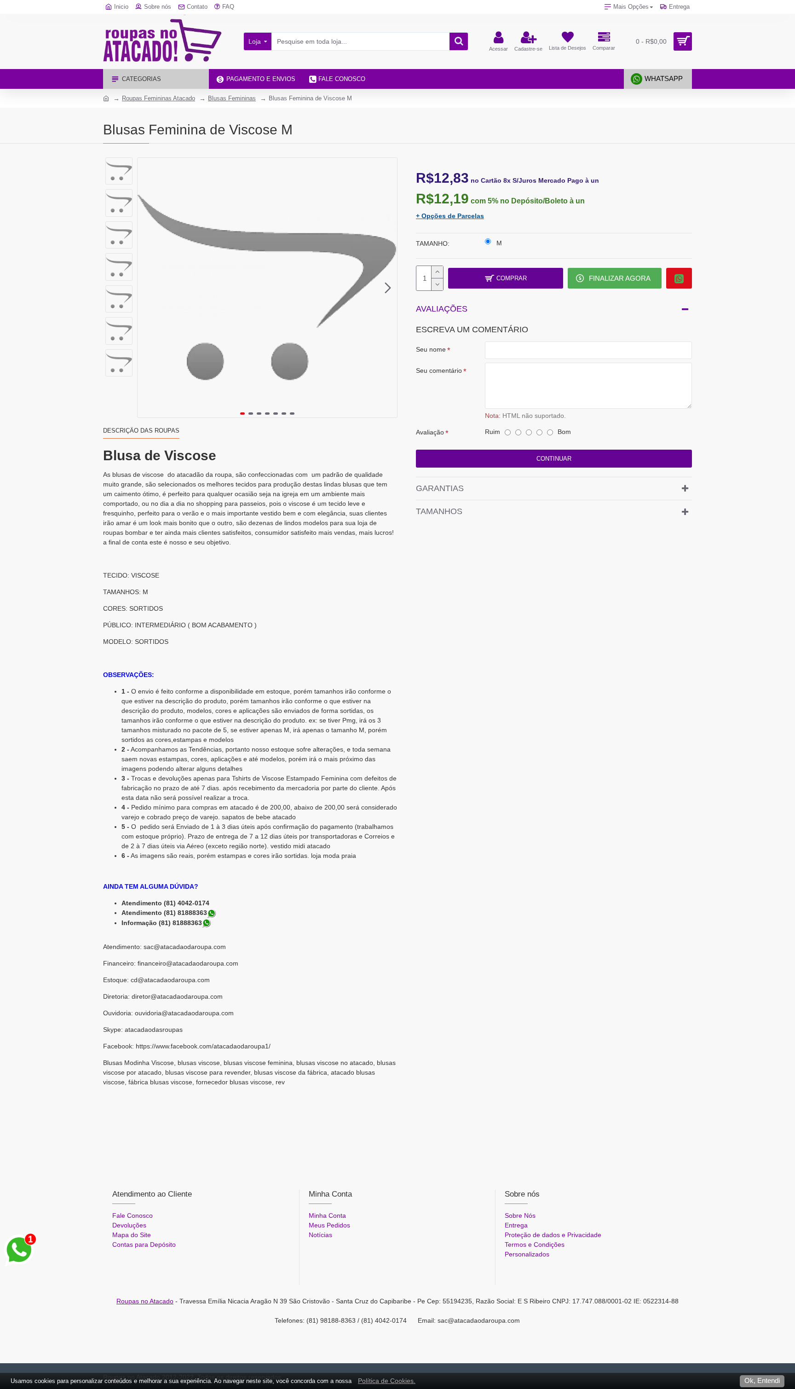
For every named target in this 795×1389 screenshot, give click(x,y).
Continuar (553, 458)
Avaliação (430, 432)
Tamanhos (439, 511)
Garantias (440, 488)
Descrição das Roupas (141, 430)
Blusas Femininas (232, 98)
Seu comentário (439, 370)
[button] (147, 287)
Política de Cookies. (386, 1380)
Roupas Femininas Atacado (158, 98)
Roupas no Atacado (144, 1301)
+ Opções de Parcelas (450, 216)
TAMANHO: (432, 243)
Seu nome (431, 349)
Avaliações (441, 308)
